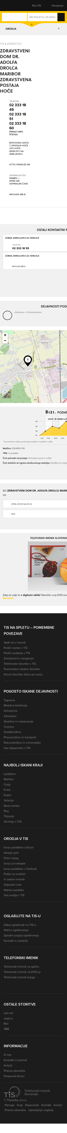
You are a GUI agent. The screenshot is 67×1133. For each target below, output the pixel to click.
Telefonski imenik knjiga (19, 977)
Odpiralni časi (12, 885)
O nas (7, 1055)
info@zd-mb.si (17, 194)
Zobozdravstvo (34, 312)
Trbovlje (9, 816)
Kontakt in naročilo (16, 941)
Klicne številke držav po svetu (23, 674)
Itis (2, 43)
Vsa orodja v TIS (14, 895)
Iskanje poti (11, 853)
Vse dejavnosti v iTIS (17, 748)
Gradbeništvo (12, 732)
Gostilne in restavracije (18, 721)
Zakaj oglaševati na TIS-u (20, 925)
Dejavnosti (32, 1105)
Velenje (9, 800)
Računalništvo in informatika (22, 743)
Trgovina (9, 700)
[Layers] (6, 394)
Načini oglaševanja (16, 930)
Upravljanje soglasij (40, 1110)
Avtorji (8, 1065)
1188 (6, 1029)
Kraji (20, 1105)
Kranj (7, 790)
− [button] (5, 340)
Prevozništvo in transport (20, 737)
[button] (10, 5)
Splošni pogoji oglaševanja (21, 935)
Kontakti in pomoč (15, 1060)
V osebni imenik (14, 879)
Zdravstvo (14, 43)
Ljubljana (9, 774)
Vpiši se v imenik (15, 642)
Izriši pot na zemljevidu (16, 152)
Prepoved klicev (14, 1076)
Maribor (9, 779)
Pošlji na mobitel (14, 874)
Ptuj (6, 811)
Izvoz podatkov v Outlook (20, 869)
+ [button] (5, 335)
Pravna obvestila (14, 1071)
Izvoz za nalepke (14, 863)
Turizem (9, 727)
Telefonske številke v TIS (20, 664)
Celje (7, 784)
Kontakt (46, 1105)
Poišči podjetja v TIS (17, 653)
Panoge (10, 1105)
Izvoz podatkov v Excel (19, 847)
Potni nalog (11, 858)
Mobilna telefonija (15, 705)
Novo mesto (11, 806)
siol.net (8, 1013)
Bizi (6, 1023)
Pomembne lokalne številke (22, 669)
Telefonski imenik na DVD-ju (22, 972)
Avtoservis (10, 711)
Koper (7, 795)
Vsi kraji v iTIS (13, 821)
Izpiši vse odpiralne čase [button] (18, 182)
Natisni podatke (14, 890)
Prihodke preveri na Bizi (40, 458)
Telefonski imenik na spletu (21, 966)
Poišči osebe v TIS (15, 648)
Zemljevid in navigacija (19, 658)
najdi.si (8, 1018)
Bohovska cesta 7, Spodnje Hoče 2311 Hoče (19, 145)
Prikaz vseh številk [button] (16, 133)
